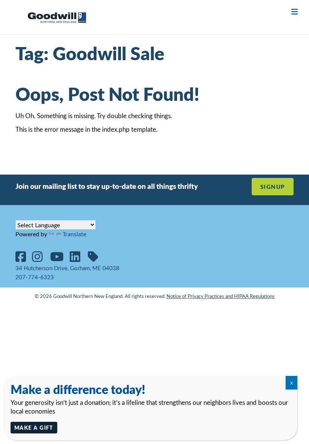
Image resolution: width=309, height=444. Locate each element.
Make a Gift (34, 427)
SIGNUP (272, 186)
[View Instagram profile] (40, 259)
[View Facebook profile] (23, 259)
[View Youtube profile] (60, 259)
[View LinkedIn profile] (78, 259)
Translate (74, 234)
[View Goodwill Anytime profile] (96, 259)
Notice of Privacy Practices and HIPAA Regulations (221, 296)
